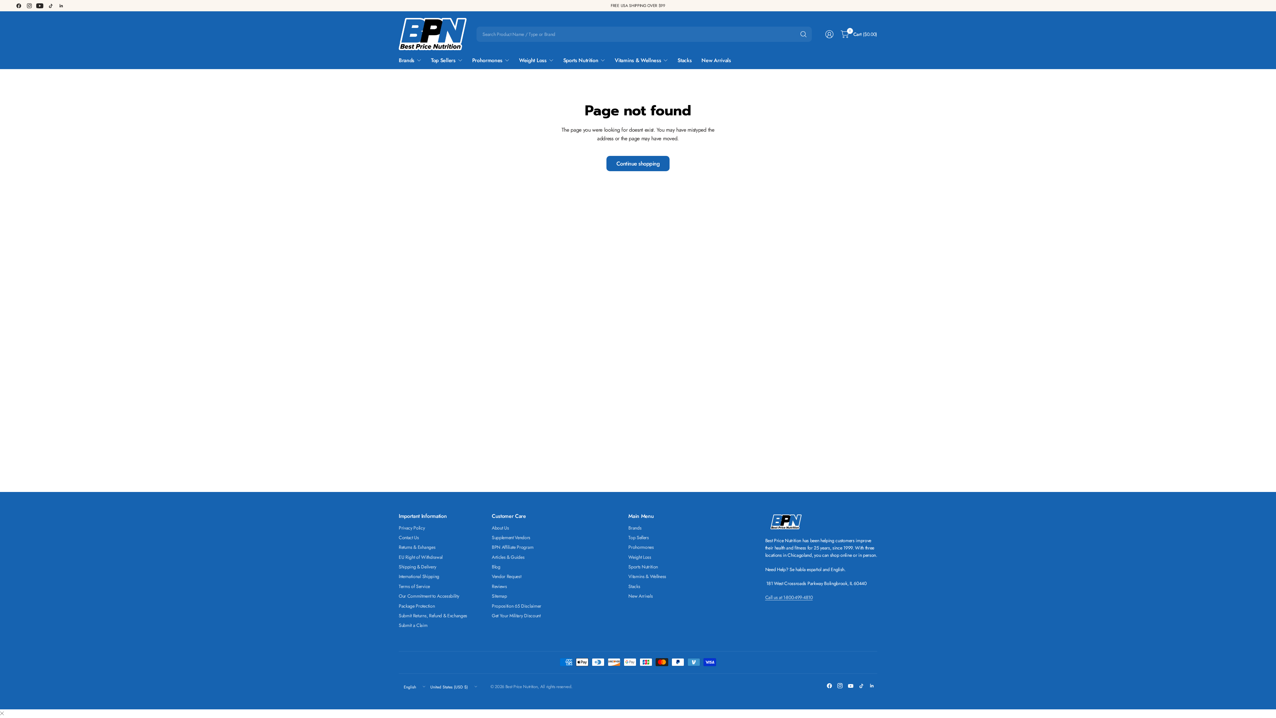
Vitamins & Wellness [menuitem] (638, 60)
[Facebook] (18, 5)
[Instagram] (29, 5)
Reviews (499, 586)
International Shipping (419, 576)
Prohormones (641, 547)
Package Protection (417, 606)
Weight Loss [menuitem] (532, 60)
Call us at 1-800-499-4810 (789, 597)
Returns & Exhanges (417, 547)
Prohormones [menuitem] (487, 60)
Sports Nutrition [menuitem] (580, 60)
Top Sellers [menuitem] (443, 60)
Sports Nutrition (643, 566)
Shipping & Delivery (417, 566)
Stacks (634, 586)
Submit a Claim (413, 625)
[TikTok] (50, 5)
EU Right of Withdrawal (421, 557)
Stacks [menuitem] (684, 60)
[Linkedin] (61, 5)
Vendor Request (506, 576)
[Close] (2, 713)
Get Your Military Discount (516, 615)
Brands (634, 528)
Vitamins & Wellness (647, 576)
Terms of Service (414, 586)
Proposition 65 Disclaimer (516, 606)
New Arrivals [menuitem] (716, 60)
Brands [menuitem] (406, 60)
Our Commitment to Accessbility (429, 596)
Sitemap (499, 596)
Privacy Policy (412, 528)
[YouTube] (40, 5)
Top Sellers (638, 537)
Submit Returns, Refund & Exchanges (433, 615)
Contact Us (409, 537)
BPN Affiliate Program (512, 547)
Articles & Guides (508, 557)
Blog (496, 566)
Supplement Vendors (511, 537)
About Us (500, 528)
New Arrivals (640, 596)
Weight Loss (639, 557)
